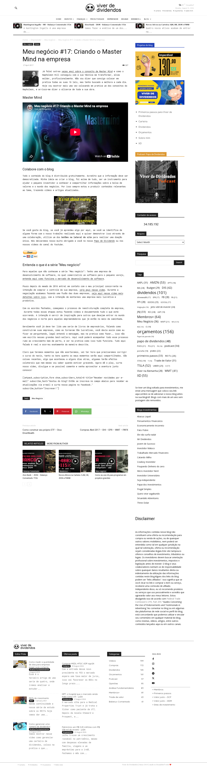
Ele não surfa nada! (146, 434)
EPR (156, 297)
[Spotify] (153, 673)
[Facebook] (153, 659)
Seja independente (146, 480)
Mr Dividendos (144, 439)
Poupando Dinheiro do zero (150, 466)
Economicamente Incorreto (150, 425)
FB (165, 297)
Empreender (36, 40)
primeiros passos (150, 355)
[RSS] (153, 668)
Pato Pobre (142, 430)
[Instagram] (153, 663)
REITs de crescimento (39, 698)
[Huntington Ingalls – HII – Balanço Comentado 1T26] (17, 25)
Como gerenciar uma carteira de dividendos (39, 725)
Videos (37, 44)
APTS (172, 283)
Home (25, 40)
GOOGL (166, 302)
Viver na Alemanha (150, 371)
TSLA (144, 365)
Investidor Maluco (146, 448)
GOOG (153, 302)
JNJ (141, 311)
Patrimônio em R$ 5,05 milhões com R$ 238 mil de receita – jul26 (81, 728)
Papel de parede (145, 336)
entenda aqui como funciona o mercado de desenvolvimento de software (63, 278)
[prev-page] (24, 484)
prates (155, 350)
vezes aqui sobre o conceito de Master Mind (87, 71)
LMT (161, 312)
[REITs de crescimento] (20, 700)
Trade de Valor (165, 360)
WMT (171, 370)
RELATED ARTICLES (33, 443)
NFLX (175, 322)
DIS (167, 287)
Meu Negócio (37, 398)
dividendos (151, 292)
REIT (31, 701)
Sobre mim (144, 137)
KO (151, 311)
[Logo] (103, 8)
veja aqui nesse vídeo (92, 290)
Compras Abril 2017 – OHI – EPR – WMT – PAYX (104, 430)
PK (159, 346)
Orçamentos (145, 132)
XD (140, 143)
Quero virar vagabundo (148, 493)
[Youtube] (153, 683)
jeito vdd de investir (163, 306)
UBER (158, 365)
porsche (142, 351)
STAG (141, 361)
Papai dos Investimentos (149, 484)
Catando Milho (144, 457)
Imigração (143, 307)
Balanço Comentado (31, 471)
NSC (140, 327)
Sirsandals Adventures (148, 498)
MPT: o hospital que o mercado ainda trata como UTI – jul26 (80, 695)
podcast (171, 345)
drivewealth (144, 297)
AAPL (142, 282)
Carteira (143, 121)
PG (151, 346)
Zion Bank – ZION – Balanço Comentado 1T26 (105, 24)
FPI (141, 302)
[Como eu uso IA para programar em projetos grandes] (111, 461)
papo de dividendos (153, 341)
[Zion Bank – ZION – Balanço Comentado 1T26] (78, 25)
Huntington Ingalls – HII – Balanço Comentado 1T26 (47, 24)
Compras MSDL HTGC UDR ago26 (78, 663)
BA (141, 287)
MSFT (165, 321)
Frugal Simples (144, 489)
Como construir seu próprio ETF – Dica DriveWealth (42, 431)
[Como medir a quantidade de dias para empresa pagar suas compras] (20, 664)
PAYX (141, 346)
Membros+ (64, 471)
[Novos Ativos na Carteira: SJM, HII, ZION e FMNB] (140, 25)
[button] (16, 8)
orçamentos (155, 331)
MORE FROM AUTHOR (57, 443)
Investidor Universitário (148, 475)
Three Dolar (143, 502)
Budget (153, 287)
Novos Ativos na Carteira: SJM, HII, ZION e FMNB (167, 24)
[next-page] (29, 484)
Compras (66, 666)
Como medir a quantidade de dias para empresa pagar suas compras (41, 664)
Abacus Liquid (144, 416)
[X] (153, 678)
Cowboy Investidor (146, 461)
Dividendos (145, 126)
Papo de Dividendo (104, 241)
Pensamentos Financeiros (150, 421)
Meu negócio (49, 40)
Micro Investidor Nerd (148, 471)
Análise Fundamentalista (39, 669)
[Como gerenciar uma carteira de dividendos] (20, 726)
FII (174, 297)
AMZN (157, 282)
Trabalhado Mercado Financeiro (153, 452)
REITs (170, 355)
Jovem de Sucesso (146, 443)
